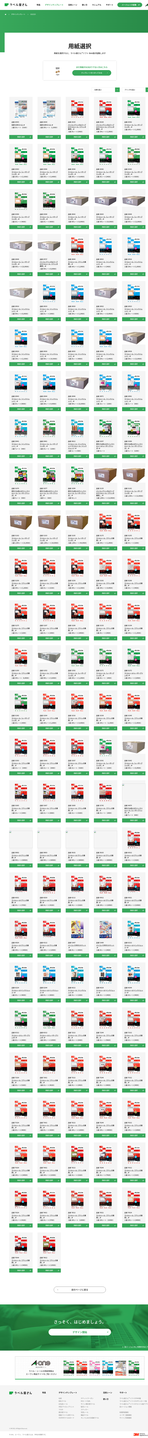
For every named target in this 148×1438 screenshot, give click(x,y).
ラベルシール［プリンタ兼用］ (77, 263)
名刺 (60, 1398)
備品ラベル (84, 1415)
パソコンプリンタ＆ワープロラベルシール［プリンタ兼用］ (77, 127)
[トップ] (5, 14)
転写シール (84, 1407)
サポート (123, 1392)
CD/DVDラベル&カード (66, 1418)
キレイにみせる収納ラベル (90, 1418)
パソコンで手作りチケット (77, 945)
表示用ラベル (63, 1412)
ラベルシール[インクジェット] (133, 946)
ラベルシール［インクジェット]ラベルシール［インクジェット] (77, 446)
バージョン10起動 (129, 5)
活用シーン (107, 1392)
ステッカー (84, 1409)
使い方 (106, 1399)
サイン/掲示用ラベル (88, 1404)
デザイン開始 (79, 1332)
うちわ (61, 1409)
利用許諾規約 (124, 1412)
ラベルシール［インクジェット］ (105, 263)
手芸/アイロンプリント (66, 1407)
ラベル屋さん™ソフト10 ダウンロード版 (133, 1401)
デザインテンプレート (68, 1392)
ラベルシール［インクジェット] (77, 991)
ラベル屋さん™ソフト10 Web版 (130, 1398)
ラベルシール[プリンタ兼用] (20, 856)
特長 (44, 1392)
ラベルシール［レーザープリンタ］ (133, 126)
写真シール (84, 1412)
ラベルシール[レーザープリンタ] (133, 674)
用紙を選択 (21, 137)
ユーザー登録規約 (126, 1415)
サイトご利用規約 (126, 1418)
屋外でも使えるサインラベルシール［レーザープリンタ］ (133, 446)
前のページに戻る (79, 1289)
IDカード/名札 (85, 1401)
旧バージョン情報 (126, 1407)
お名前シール (63, 1404)
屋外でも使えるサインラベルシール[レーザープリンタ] (105, 446)
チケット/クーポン (87, 1398)
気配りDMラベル (17, 125)
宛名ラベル (62, 1401)
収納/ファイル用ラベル (66, 1415)
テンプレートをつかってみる (91, 73)
